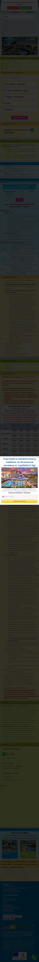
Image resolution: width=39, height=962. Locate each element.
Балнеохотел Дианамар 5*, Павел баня (19, 492)
